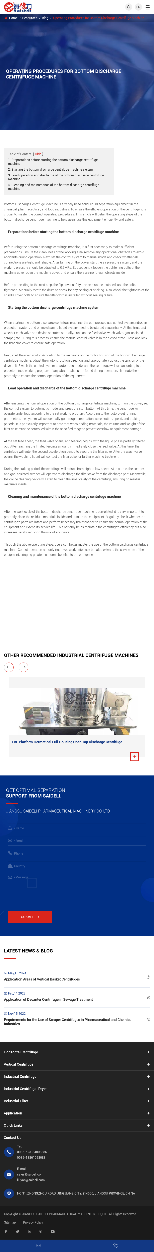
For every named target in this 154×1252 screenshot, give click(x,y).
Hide (38, 154)
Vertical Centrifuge (18, 1064)
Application (13, 1113)
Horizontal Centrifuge (21, 1052)
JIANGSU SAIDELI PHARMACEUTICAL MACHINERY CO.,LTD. (65, 1214)
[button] (9, 667)
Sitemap (10, 1222)
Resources (29, 18)
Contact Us (12, 1137)
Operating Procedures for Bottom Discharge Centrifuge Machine (98, 18)
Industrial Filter (16, 1101)
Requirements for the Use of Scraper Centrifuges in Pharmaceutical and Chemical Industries (68, 1022)
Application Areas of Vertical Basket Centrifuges (42, 979)
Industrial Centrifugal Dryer (25, 1089)
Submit (30, 917)
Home (13, 18)
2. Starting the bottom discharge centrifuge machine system (50, 169)
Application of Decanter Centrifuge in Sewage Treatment (48, 999)
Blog (45, 18)
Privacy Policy (33, 1222)
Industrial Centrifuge (20, 1076)
